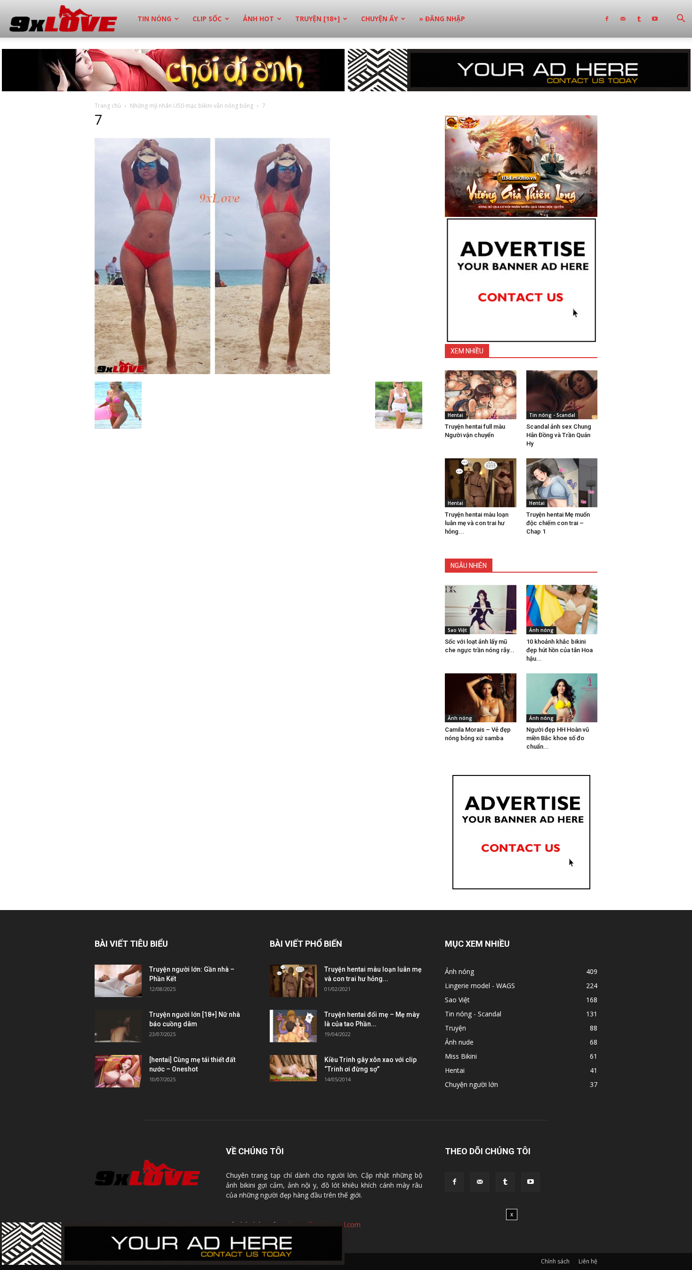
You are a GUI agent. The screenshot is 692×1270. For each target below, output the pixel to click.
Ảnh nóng (541, 630)
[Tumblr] (639, 19)
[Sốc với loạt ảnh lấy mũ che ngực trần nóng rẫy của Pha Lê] (480, 609)
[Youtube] (655, 19)
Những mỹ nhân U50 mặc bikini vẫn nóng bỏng (191, 106)
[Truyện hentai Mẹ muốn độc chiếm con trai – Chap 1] (562, 482)
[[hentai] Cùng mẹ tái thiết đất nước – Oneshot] (118, 1071)
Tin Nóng (154, 18)
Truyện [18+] (317, 18)
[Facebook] (607, 19)
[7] (212, 371)
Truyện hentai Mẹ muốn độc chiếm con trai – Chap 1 (558, 523)
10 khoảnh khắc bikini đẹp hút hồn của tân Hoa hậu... (559, 650)
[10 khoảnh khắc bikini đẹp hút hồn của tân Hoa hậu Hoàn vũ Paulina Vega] (562, 609)
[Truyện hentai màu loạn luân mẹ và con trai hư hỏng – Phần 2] (480, 482)
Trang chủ (108, 106)
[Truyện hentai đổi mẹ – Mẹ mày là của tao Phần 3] (293, 1026)
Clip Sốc (207, 18)
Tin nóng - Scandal (552, 415)
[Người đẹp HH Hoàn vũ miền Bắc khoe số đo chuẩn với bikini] (562, 697)
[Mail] (623, 19)
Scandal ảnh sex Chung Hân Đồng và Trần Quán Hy (558, 435)
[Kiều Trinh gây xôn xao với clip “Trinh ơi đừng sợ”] (293, 1068)
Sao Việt (457, 630)
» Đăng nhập (442, 18)
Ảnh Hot (258, 18)
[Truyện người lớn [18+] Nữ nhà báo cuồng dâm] (118, 1026)
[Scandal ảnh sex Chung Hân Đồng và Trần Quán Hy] (562, 394)
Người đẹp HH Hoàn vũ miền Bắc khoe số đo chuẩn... (557, 738)
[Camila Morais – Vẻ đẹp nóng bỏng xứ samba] (480, 697)
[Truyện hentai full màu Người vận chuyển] (480, 394)
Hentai (455, 415)
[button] (680, 19)
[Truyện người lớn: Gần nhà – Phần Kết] (118, 981)
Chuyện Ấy (379, 18)
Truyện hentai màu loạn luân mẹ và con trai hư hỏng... (476, 523)
